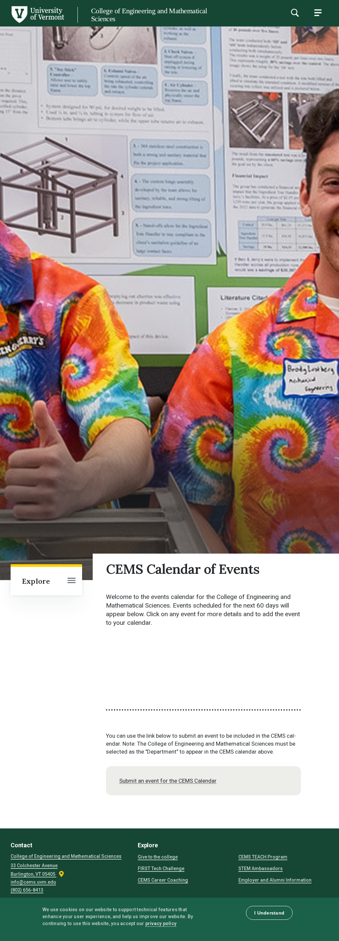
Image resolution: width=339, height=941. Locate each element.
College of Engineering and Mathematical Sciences (149, 15)
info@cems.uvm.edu (33, 882)
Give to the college (158, 857)
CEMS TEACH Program (262, 857)
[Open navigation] (71, 581)
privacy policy (161, 923)
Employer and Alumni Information (275, 880)
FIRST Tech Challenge (161, 868)
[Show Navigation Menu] (318, 13)
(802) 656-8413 (27, 890)
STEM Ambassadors (260, 868)
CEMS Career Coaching (163, 880)
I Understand (269, 913)
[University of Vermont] (37, 22)
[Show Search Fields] (295, 13)
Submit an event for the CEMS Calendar (168, 780)
